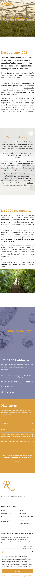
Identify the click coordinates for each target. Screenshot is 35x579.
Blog (2, 517)
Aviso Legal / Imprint (27, 575)
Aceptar (17, 571)
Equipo (21, 510)
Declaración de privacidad (15, 575)
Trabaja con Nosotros (26, 517)
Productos (22, 513)
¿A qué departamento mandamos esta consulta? (17, 434)
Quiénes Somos (6, 513)
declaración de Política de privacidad (20, 458)
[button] (32, 552)
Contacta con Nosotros (6, 520)
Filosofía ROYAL (24, 523)
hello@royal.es (9, 386)
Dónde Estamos (24, 520)
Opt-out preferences (5, 575)
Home (3, 510)
